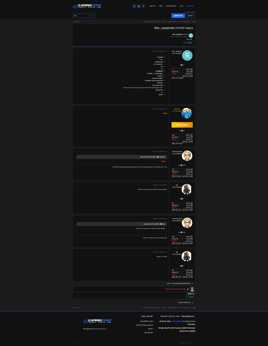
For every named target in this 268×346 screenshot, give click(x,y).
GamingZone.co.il (88, 329)
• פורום (151, 328)
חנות (160, 6)
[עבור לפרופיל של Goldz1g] (186, 113)
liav (177, 185)
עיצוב (75, 343)
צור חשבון (178, 15)
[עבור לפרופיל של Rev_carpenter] (191, 35)
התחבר (190, 15)
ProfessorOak (177, 151)
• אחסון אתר (149, 332)
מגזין (181, 6)
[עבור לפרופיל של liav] (187, 189)
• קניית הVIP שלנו (147, 321)
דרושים (173, 36)
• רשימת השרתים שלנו (145, 325)
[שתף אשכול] (75, 51)
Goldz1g (162, 157)
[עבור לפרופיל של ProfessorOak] (187, 155)
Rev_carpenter (178, 34)
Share (189, 39)
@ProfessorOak (161, 189)
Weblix (182, 343)
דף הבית (190, 6)
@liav (165, 113)
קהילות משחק (171, 6)
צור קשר (153, 6)
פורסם (160, 51)
